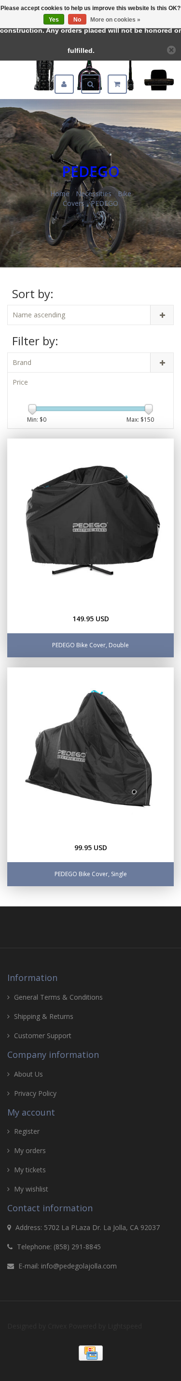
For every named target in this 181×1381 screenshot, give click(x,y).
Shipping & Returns (43, 1016)
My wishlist (31, 1188)
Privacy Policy (35, 1093)
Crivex (57, 1326)
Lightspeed (125, 1326)
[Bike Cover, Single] (90, 750)
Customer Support (42, 1035)
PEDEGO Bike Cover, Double (90, 645)
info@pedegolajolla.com (79, 1265)
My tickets (30, 1169)
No (77, 19)
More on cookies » (115, 19)
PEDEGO (104, 203)
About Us (28, 1074)
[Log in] (68, 84)
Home (60, 193)
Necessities (93, 193)
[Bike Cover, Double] (90, 521)
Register (27, 1131)
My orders (30, 1150)
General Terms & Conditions (58, 997)
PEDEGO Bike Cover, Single (91, 874)
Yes (54, 19)
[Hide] (171, 50)
